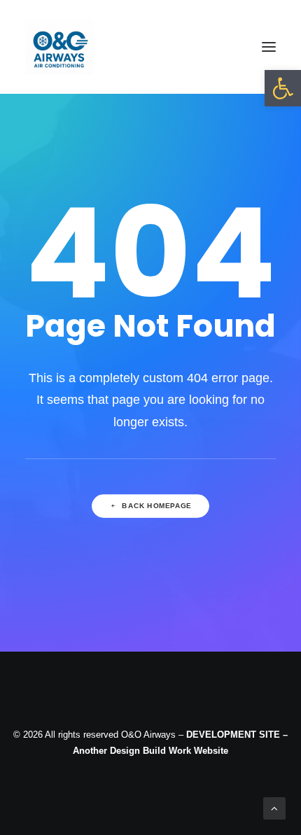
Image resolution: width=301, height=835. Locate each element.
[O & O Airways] (59, 47)
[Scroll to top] (274, 807)
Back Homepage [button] (156, 506)
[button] (283, 88)
